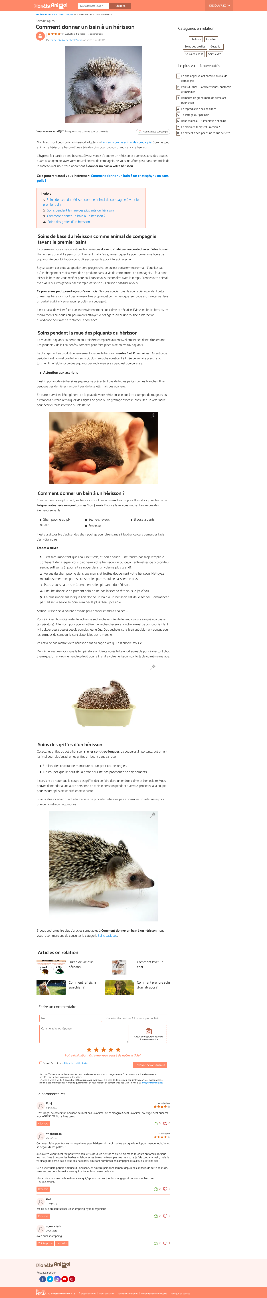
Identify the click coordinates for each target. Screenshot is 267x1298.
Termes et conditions (128, 1293)
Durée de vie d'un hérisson (81, 965)
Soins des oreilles (195, 46)
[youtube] (64, 1279)
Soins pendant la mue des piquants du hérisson (80, 210)
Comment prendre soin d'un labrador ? (153, 985)
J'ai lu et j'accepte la (65, 1063)
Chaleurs (196, 39)
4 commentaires (95, 34)
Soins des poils (194, 54)
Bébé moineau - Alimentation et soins (203, 121)
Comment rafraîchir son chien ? (82, 985)
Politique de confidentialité (154, 1293)
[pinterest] (72, 1279)
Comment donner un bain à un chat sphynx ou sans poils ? (103, 178)
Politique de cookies (180, 1293)
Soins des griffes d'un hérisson (68, 222)
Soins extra (214, 54)
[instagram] (57, 1279)
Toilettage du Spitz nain (195, 115)
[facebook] (42, 1279)
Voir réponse (45, 1243)
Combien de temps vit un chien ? (200, 127)
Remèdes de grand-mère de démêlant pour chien (203, 100)
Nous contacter (106, 1293)
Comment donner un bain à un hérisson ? (76, 216)
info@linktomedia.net (152, 1083)
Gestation (216, 46)
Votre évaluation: (76, 1056)
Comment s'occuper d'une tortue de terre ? (205, 135)
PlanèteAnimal (43, 14)
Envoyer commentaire (150, 1065)
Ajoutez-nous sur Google (155, 132)
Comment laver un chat (150, 965)
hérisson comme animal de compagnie (126, 142)
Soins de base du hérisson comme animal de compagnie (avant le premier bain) (91, 202)
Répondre (43, 1124)
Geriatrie (211, 39)
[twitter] (50, 1279)
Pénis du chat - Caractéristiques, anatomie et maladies (206, 89)
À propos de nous (87, 1293)
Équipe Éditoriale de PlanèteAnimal (66, 40)
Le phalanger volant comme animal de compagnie (204, 78)
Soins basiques (66, 14)
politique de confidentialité (75, 1063)
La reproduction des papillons (198, 109)
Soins (54, 14)
